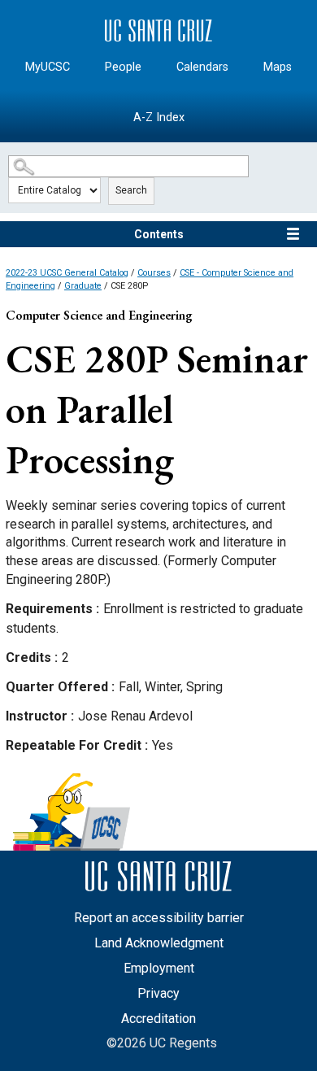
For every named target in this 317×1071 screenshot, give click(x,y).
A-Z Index (159, 117)
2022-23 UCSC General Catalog (67, 273)
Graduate (83, 286)
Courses (154, 273)
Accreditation (158, 1018)
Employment (159, 968)
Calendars (202, 67)
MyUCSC (47, 67)
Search (131, 190)
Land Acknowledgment (159, 943)
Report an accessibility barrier (159, 917)
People (123, 67)
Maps (277, 67)
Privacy (158, 993)
